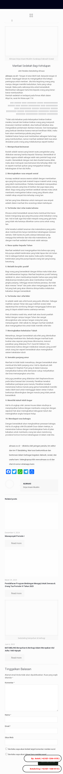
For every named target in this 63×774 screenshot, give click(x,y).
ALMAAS (27, 484)
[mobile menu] (59, 4)
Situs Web (9, 737)
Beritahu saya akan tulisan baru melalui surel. (27, 754)
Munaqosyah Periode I (14, 536)
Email (8, 726)
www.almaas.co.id (43, 459)
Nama (8, 715)
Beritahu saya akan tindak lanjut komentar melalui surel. (32, 749)
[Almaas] (24, 4)
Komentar (10, 683)
